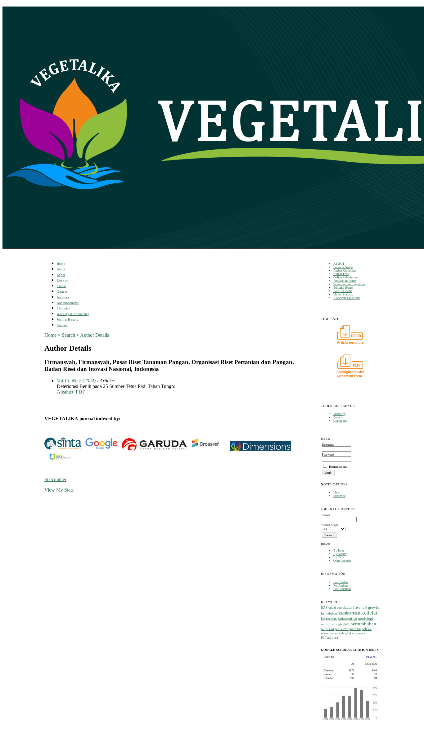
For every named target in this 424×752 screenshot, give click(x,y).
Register (62, 280)
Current (62, 291)
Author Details (94, 335)
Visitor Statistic (343, 294)
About (61, 269)
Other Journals (342, 560)
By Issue (338, 550)
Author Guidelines (344, 270)
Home (61, 263)
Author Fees (341, 274)
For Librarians (342, 589)
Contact (62, 325)
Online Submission (345, 277)
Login (61, 275)
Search (61, 286)
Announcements (68, 302)
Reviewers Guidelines (346, 297)
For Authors (340, 585)
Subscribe (339, 496)
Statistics (63, 308)
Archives (63, 297)
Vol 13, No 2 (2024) (76, 380)
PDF (80, 391)
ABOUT (339, 263)
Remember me (338, 466)
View (336, 492)
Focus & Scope (343, 267)
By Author (339, 554)
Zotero (337, 417)
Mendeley (339, 414)
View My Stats (59, 490)
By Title (338, 557)
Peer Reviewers (342, 291)
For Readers (340, 582)
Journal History (68, 319)
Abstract (65, 391)
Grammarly (340, 420)
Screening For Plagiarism (349, 284)
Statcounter (55, 479)
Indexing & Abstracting (73, 314)
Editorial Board (343, 287)
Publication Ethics (344, 280)
